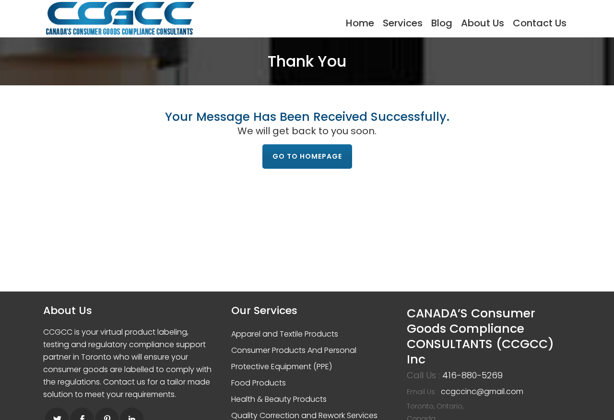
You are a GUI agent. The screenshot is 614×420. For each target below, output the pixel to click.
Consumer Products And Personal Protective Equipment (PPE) (293, 358)
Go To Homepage (307, 156)
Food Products (258, 382)
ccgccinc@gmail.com (482, 391)
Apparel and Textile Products (284, 333)
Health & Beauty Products (279, 399)
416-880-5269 (472, 375)
